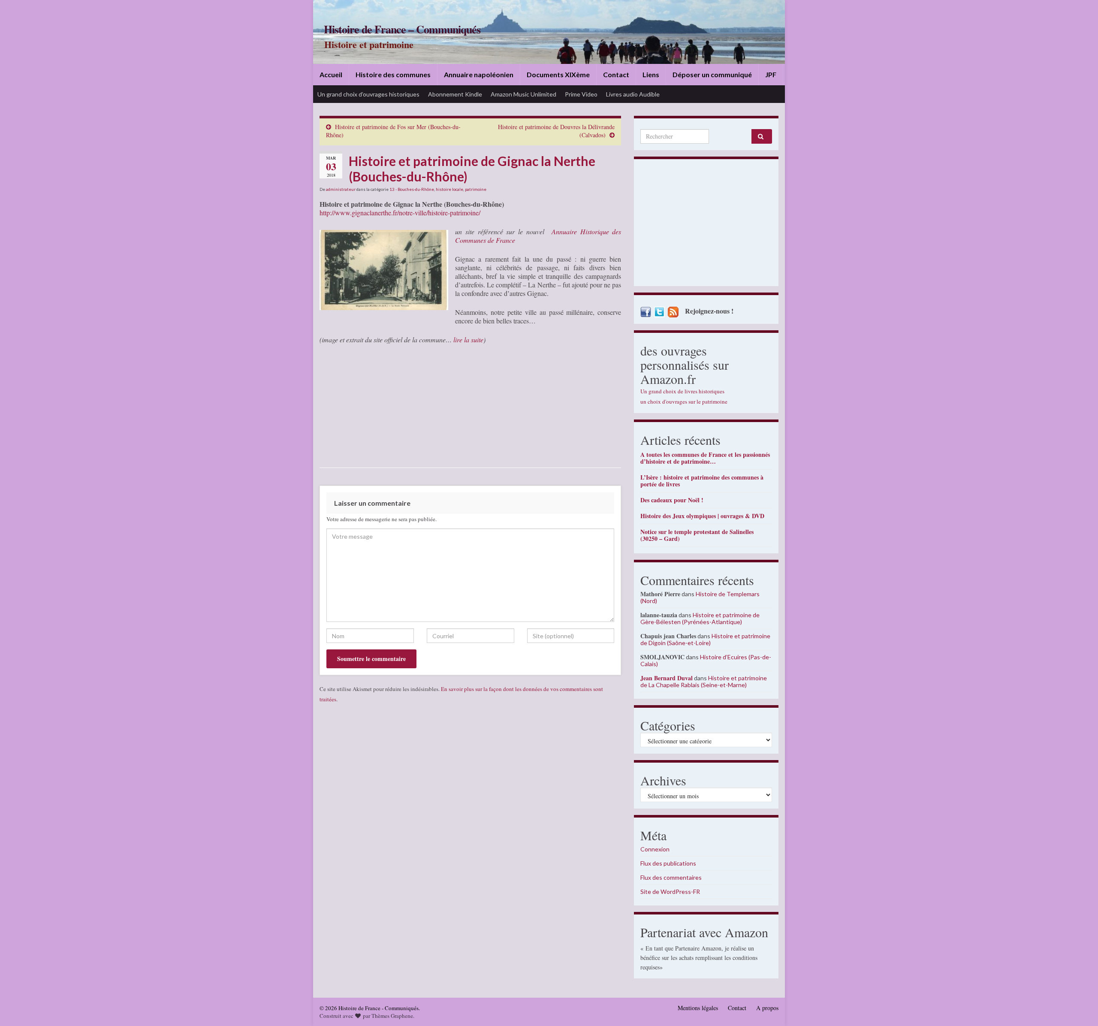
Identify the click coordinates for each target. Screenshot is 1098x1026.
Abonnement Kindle (455, 94)
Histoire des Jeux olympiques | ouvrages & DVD (702, 515)
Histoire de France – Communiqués (402, 29)
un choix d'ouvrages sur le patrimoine (683, 401)
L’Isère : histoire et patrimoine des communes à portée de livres (701, 481)
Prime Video (581, 94)
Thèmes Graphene (392, 1016)
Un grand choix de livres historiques (682, 391)
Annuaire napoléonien (478, 74)
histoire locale (449, 189)
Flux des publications (668, 863)
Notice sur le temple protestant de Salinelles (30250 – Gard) (697, 535)
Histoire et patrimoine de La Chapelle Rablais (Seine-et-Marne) (703, 681)
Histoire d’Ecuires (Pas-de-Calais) (705, 660)
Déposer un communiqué (712, 74)
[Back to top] (1078, 1006)
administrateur (341, 189)
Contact (616, 74)
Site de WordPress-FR (670, 891)
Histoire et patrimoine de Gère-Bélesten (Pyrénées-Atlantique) (700, 618)
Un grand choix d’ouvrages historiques (368, 94)
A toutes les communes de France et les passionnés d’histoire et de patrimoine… (705, 458)
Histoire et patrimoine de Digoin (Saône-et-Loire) (705, 639)
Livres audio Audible (633, 94)
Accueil (331, 74)
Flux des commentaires (671, 877)
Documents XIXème (558, 74)
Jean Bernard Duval (666, 677)
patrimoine (475, 189)
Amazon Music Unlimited (523, 94)
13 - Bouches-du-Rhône (411, 189)
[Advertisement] (706, 225)
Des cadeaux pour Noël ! (671, 499)
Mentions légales (698, 1008)
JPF (770, 74)
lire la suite (468, 339)
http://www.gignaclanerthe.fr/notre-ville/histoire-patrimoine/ (400, 212)
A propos (767, 1008)
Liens (651, 74)
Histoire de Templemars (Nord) (700, 597)
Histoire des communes (393, 74)
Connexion (655, 849)
